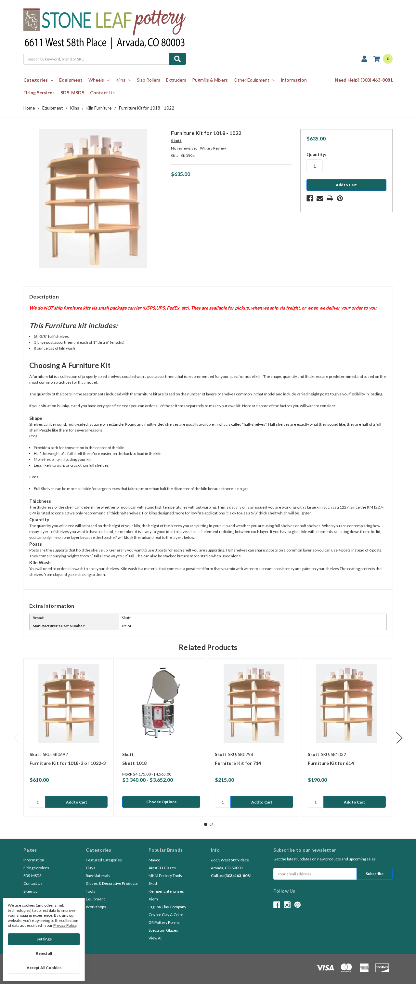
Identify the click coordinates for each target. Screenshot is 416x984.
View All (155, 938)
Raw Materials (98, 875)
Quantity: (316, 154)
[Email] (320, 198)
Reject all (44, 953)
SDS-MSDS (72, 92)
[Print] (330, 198)
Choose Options (161, 801)
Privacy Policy (64, 925)
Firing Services (39, 92)
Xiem (153, 899)
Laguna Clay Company (167, 906)
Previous (16, 738)
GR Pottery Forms (164, 922)
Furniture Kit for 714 (238, 763)
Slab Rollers (148, 80)
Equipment (71, 80)
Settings (44, 939)
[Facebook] (309, 198)
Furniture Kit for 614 (331, 763)
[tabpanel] (68, 737)
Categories (35, 80)
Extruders (176, 80)
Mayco (154, 860)
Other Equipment (251, 80)
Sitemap (30, 891)
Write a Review (213, 148)
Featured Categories (104, 860)
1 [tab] (205, 824)
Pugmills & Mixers (210, 80)
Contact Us (102, 92)
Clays (90, 867)
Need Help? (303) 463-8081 (364, 80)
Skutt (153, 883)
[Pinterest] (340, 198)
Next (399, 738)
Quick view (69, 703)
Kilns (120, 80)
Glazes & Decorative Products (112, 883)
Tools (90, 891)
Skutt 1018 (134, 763)
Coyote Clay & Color (166, 914)
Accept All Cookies (44, 967)
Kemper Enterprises (166, 891)
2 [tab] (211, 824)
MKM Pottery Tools (165, 875)
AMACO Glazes (162, 867)
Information (294, 80)
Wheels (96, 80)
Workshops (96, 906)
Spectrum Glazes (163, 930)
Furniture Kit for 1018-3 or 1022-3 (68, 763)
